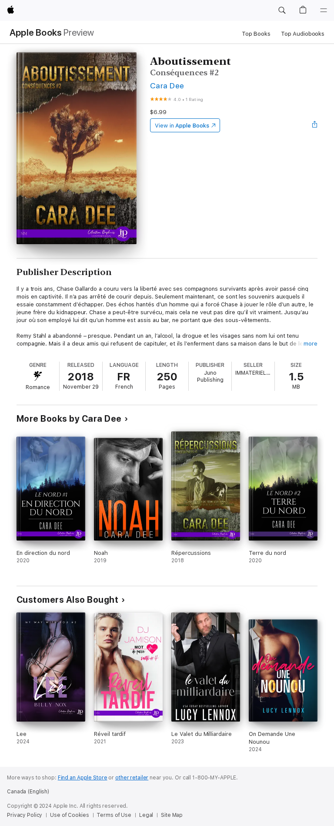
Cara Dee (167, 85)
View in (182, 125)
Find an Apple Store (82, 778)
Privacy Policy (24, 815)
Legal (146, 815)
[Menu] (323, 10)
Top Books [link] (256, 33)
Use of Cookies (69, 815)
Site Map (172, 815)
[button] (281, 10)
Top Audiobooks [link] (302, 33)
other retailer (131, 778)
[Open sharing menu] (315, 125)
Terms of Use (114, 815)
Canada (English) (28, 792)
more (310, 343)
